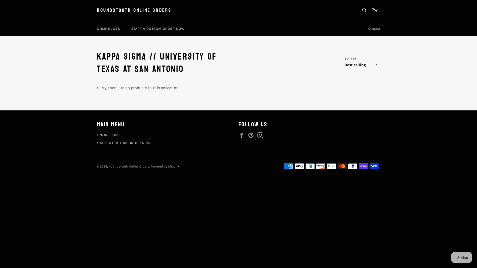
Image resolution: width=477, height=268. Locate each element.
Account (374, 29)
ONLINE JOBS (108, 29)
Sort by (351, 58)
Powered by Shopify (165, 166)
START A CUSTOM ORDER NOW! (158, 29)
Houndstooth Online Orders (134, 10)
